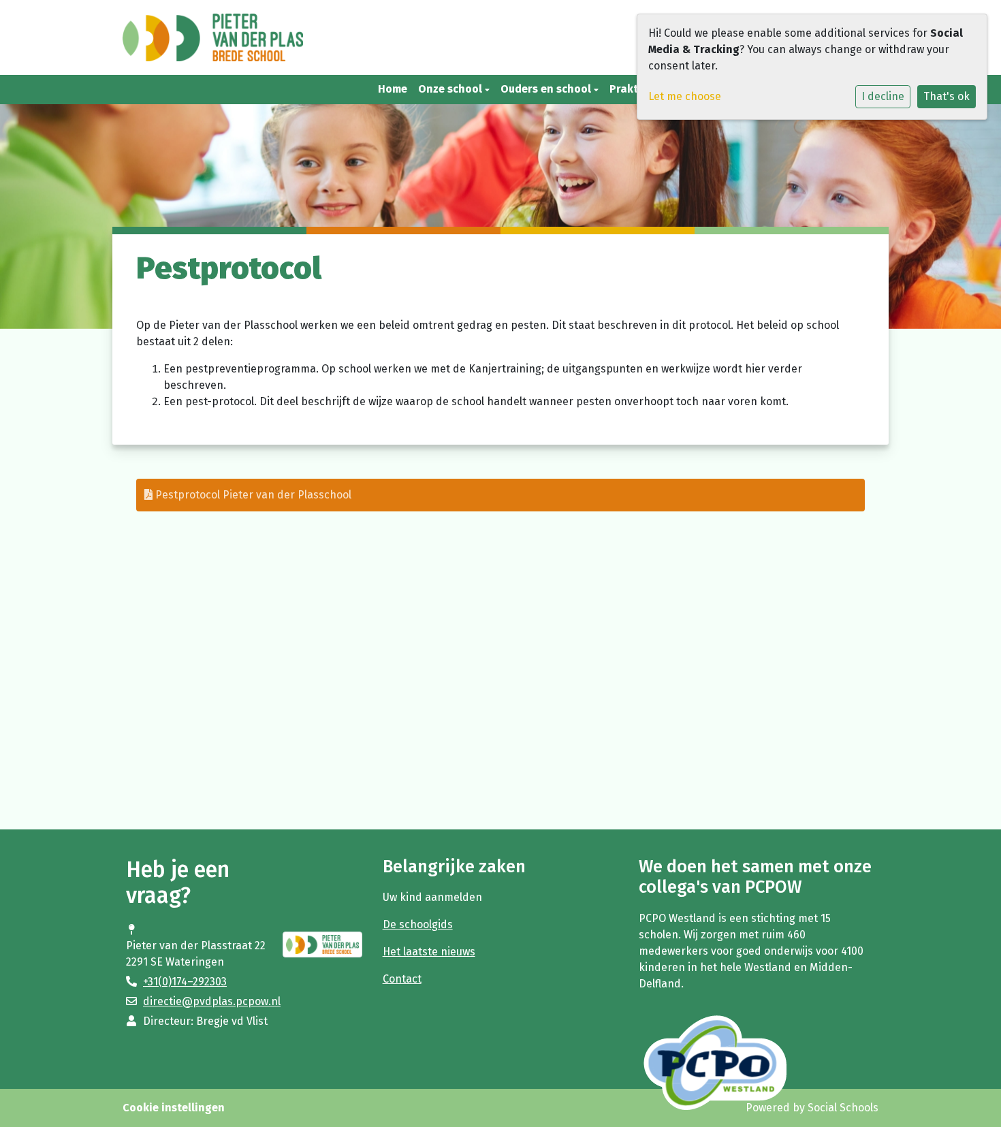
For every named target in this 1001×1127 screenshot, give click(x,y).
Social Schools (843, 1107)
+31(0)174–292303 (185, 981)
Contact (402, 978)
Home (392, 88)
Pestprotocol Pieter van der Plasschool (252, 494)
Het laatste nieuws (429, 951)
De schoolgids (418, 924)
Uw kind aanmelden (432, 897)
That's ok (946, 96)
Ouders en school (547, 88)
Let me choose (684, 96)
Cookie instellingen (174, 1107)
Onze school (451, 88)
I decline (882, 96)
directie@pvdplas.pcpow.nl (212, 1001)
